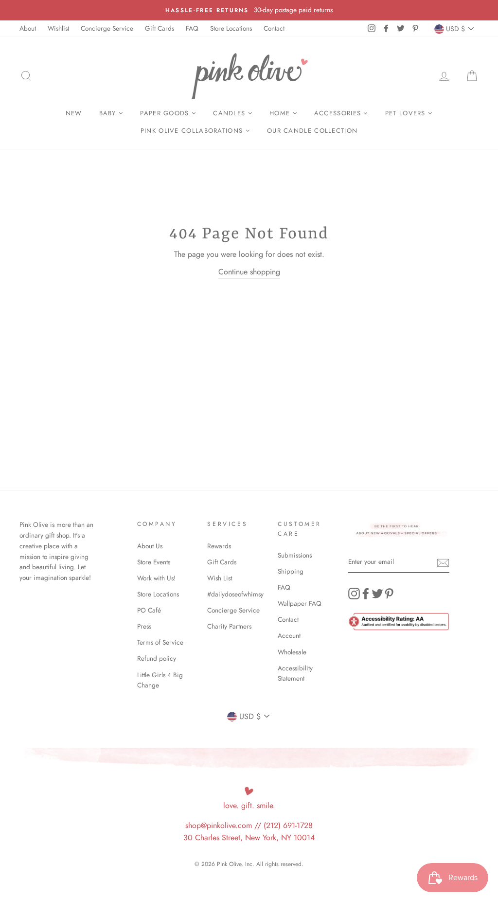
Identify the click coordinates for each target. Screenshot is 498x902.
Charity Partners (229, 626)
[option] (249, 10)
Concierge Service (107, 28)
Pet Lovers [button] (406, 113)
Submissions (295, 555)
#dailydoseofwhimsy (235, 594)
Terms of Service (160, 642)
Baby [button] (109, 113)
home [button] (281, 113)
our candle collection (312, 130)
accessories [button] (339, 113)
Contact (274, 28)
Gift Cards (159, 28)
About (27, 28)
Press (144, 626)
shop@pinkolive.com (218, 825)
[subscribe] (443, 562)
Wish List (219, 578)
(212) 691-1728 (288, 825)
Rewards (219, 546)
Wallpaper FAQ (299, 603)
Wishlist (58, 28)
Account (289, 635)
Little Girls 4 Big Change (160, 680)
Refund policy (156, 658)
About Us (149, 546)
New (74, 113)
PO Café (149, 610)
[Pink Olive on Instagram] (354, 593)
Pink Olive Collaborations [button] (193, 130)
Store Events (153, 562)
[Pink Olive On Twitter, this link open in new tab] (377, 593)
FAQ (192, 28)
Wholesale (292, 652)
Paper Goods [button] (166, 113)
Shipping (290, 571)
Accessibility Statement (295, 673)
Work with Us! (156, 578)
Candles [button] (230, 113)
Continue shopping (249, 271)
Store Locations (231, 28)
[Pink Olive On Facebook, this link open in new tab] (366, 593)
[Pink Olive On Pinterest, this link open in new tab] (389, 593)
